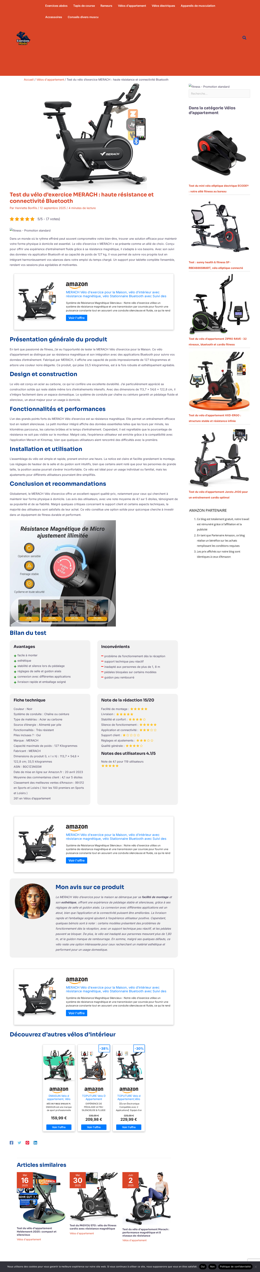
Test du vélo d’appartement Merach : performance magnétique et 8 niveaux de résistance (145, 1232)
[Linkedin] (35, 1142)
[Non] (255, 1266)
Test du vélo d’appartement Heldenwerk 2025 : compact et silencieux (36, 1231)
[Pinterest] (27, 1142)
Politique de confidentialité (235, 1266)
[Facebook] (11, 1142)
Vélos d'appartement (29, 1239)
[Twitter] (19, 1142)
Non (212, 1266)
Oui (203, 1266)
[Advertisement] (138, 49)
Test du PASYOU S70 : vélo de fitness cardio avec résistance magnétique (93, 1227)
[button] (244, 38)
